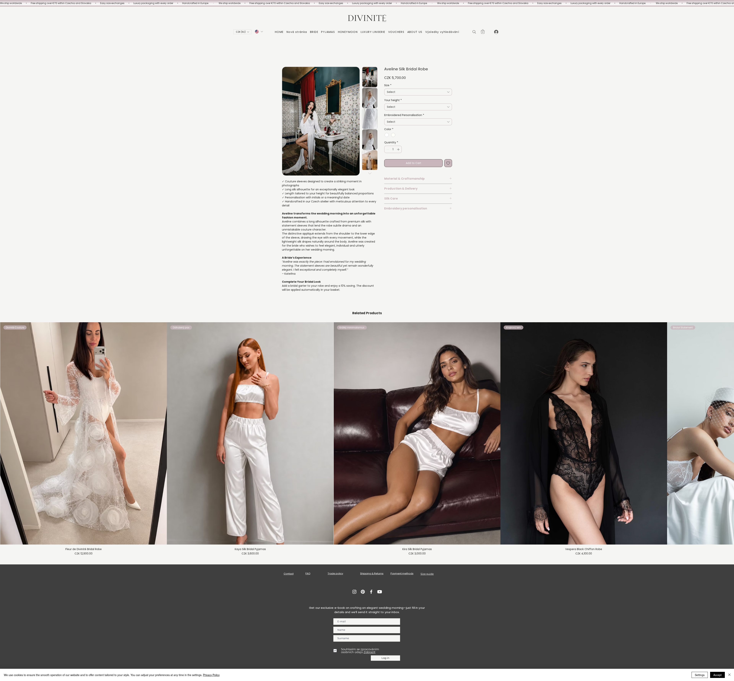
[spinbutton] (393, 149)
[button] (242, 31)
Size (387, 85)
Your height (393, 100)
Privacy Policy (211, 675)
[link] (483, 31)
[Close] (729, 675)
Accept (717, 675)
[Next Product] (728, 433)
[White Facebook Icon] (371, 591)
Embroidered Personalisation (404, 115)
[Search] (474, 32)
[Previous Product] (5, 433)
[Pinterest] (362, 591)
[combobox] (418, 92)
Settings (700, 675)
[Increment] (398, 149)
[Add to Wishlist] (448, 163)
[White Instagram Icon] (354, 591)
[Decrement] (387, 149)
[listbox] (242, 31)
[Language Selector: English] (259, 32)
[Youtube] (379, 591)
